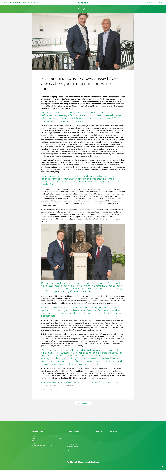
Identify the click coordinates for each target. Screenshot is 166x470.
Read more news (82, 403)
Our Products (16, 2)
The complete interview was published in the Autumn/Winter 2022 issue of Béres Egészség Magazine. (81, 382)
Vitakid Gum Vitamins (54, 438)
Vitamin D (35, 440)
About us (6, 2)
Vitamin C (35, 438)
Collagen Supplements (38, 445)
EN (160, 2)
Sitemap (95, 440)
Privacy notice (96, 435)
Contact (69, 450)
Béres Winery (115, 440)
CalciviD (51, 440)
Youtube (114, 438)
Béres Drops (35, 436)
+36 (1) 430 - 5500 (75, 442)
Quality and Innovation (29, 2)
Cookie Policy (96, 438)
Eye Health (51, 445)
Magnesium (35, 443)
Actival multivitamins (54, 436)
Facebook (114, 435)
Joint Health (52, 443)
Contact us (150, 2)
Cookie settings (96, 442)
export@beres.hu (75, 446)
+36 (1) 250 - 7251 (73, 444)
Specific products (36, 447)
